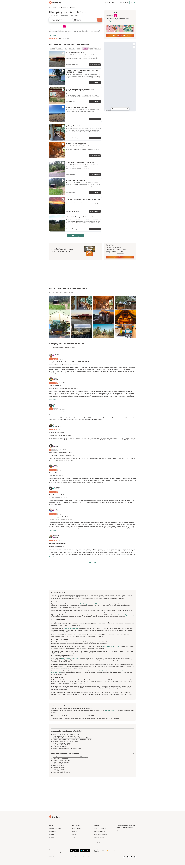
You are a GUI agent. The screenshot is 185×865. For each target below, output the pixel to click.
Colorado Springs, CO (122, 249)
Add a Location (53, 831)
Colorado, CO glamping (59, 764)
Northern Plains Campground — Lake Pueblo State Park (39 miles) (72, 738)
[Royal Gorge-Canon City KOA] (75, 113)
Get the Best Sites (110, 2)
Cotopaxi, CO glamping (59, 767)
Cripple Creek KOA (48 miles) (61, 745)
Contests (51, 837)
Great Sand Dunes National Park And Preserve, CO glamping (70, 757)
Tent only (59, 48)
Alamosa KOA (53, 473)
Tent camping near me (100, 828)
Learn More (109, 22)
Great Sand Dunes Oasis (56, 432)
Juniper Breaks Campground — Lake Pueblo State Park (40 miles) (72, 739)
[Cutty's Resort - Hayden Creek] (75, 132)
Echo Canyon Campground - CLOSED (60, 452)
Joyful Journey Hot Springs (57, 412)
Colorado (57, 7)
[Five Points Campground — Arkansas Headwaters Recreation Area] (75, 95)
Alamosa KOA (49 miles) (60, 746)
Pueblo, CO (118, 247)
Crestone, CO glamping (59, 769)
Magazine (51, 840)
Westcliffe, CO (64, 7)
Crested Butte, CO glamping (61, 762)
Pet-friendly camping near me (102, 843)
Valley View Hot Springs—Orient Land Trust (86, 604)
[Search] (99, 20)
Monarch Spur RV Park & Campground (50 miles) (67, 748)
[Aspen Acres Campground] (75, 150)
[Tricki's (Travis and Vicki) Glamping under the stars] (75, 205)
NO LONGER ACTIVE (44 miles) (62, 743)
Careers (74, 840)
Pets (91, 48)
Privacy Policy (83, 856)
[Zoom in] (133, 44)
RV (65, 48)
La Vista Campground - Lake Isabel (60, 517)
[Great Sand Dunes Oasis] (75, 59)
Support (74, 843)
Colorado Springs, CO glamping (62, 760)
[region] (120, 76)
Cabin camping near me (100, 834)
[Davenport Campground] (75, 186)
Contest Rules (74, 856)
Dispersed (71, 48)
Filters (53, 48)
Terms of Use (91, 856)
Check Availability (95, 64)
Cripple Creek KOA (55, 385)
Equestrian (98, 48)
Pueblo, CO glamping (59, 771)
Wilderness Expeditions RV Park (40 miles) (65, 741)
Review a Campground (55, 828)
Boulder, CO (120, 253)
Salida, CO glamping (58, 765)
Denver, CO (119, 251)
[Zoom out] (133, 47)
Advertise (74, 831)
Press (73, 837)
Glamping (85, 48)
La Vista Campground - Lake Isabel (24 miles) (66, 734)
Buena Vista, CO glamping (60, 758)
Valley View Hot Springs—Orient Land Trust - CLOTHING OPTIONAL (70, 362)
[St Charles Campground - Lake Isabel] (75, 169)
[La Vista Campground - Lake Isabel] (75, 223)
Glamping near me (99, 837)
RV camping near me (99, 831)
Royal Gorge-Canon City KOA (110, 646)
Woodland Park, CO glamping (61, 772)
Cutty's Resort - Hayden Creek (124, 615)
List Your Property (123, 2)
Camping (51, 7)
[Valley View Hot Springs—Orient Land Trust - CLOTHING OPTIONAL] (75, 77)
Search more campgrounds (121, 108)
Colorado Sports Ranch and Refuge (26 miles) (66, 736)
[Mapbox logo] (108, 110)
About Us (74, 834)
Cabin (78, 48)
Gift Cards (51, 834)
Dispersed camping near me (101, 840)
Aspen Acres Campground (57, 543)
